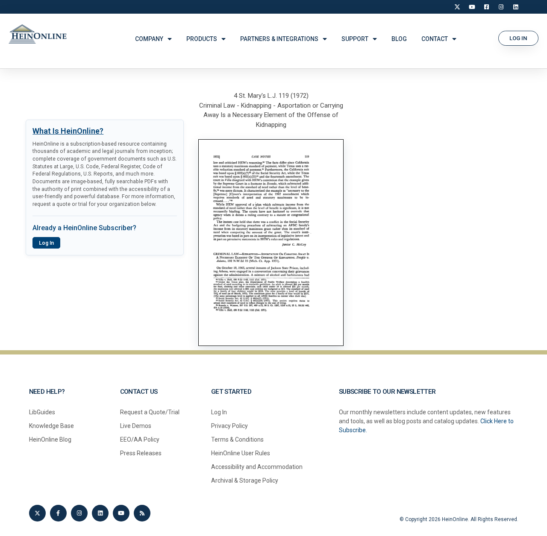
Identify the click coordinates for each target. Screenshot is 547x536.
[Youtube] (121, 513)
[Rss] (142, 513)
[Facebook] (486, 7)
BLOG (399, 38)
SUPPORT (354, 38)
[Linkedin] (100, 513)
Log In (46, 243)
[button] (518, 38)
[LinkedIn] (515, 7)
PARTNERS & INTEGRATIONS (279, 38)
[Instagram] (501, 7)
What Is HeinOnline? (67, 130)
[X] (457, 7)
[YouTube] (472, 7)
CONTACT (434, 38)
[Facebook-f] (58, 513)
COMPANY (149, 38)
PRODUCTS (201, 38)
